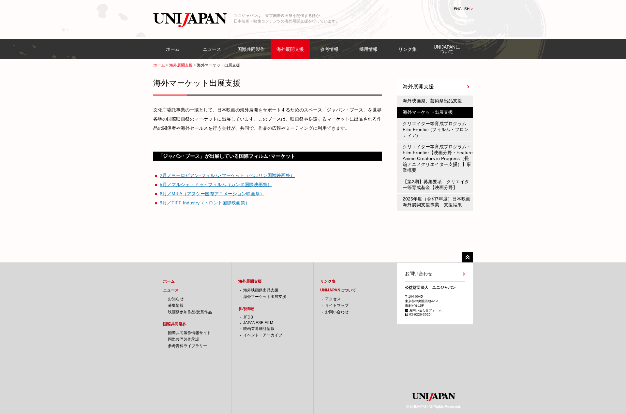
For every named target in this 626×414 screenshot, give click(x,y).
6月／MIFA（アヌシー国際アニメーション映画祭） (212, 193)
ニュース (212, 49)
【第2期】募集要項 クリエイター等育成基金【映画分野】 (436, 184)
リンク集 (407, 49)
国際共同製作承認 (183, 339)
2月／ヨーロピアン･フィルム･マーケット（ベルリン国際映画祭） (227, 175)
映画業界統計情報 (259, 328)
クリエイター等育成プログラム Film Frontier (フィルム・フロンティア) (437, 129)
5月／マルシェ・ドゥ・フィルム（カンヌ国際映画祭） (216, 184)
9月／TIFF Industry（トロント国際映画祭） (205, 202)
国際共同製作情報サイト (189, 333)
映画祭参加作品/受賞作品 (190, 312)
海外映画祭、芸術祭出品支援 (432, 100)
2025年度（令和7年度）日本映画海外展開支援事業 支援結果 (436, 201)
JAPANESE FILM (258, 322)
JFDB (248, 317)
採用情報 (368, 49)
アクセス (333, 299)
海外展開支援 (290, 49)
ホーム (173, 49)
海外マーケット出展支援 (264, 296)
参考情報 (329, 49)
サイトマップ (337, 305)
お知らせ (176, 299)
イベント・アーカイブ (262, 335)
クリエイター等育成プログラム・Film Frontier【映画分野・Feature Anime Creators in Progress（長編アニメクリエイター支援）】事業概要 (438, 158)
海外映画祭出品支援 (260, 290)
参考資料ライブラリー (187, 346)
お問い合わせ (337, 312)
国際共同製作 (251, 49)
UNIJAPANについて (447, 49)
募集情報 (176, 305)
